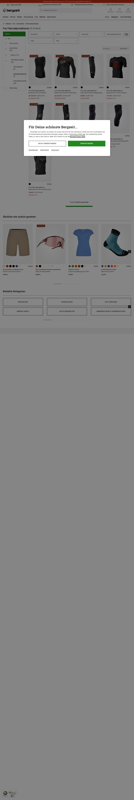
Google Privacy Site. (77, 136)
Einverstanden (86, 143)
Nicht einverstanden (47, 143)
